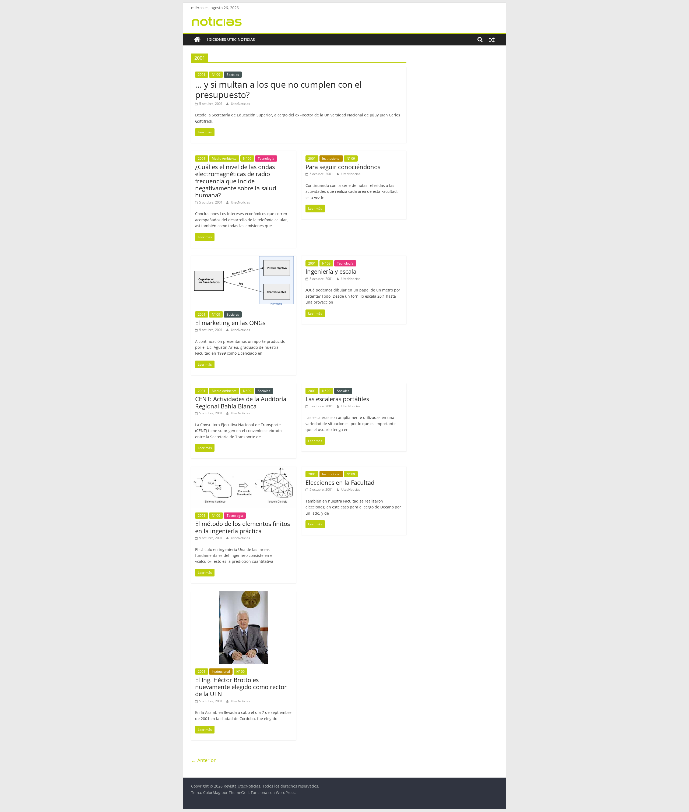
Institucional (331, 158)
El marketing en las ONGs (230, 323)
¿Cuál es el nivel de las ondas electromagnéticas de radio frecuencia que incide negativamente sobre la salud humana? (235, 181)
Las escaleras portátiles (337, 399)
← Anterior (203, 760)
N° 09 (216, 74)
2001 (201, 74)
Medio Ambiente (224, 158)
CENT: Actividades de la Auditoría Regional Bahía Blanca (240, 402)
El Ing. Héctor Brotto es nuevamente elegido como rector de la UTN (241, 687)
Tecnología (266, 158)
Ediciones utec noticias (230, 39)
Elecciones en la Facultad (339, 482)
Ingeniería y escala (330, 271)
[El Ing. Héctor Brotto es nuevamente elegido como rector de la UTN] (243, 594)
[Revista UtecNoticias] (197, 39)
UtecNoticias (240, 103)
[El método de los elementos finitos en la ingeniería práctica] (243, 470)
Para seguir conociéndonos (342, 167)
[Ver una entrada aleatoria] (492, 39)
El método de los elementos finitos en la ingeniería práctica (242, 527)
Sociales (233, 74)
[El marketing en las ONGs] (243, 259)
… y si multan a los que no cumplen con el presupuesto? (278, 89)
